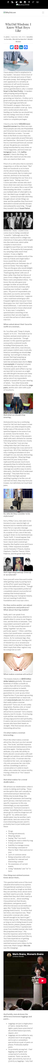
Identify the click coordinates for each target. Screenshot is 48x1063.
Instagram (7, 152)
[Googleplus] (33, 2)
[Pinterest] (29, 2)
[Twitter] (16, 2)
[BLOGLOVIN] (22, 5)
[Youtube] (21, 2)
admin (8, 37)
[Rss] (12, 2)
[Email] (37, 2)
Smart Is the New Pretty (13, 91)
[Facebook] (8, 2)
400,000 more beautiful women (16, 125)
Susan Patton (25, 208)
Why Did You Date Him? (19, 39)
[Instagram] (25, 2)
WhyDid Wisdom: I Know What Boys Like (18, 27)
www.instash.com (14, 700)
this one (27, 945)
